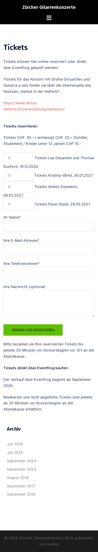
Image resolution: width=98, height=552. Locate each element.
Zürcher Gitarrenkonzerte (49, 7)
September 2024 (21, 461)
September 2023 (21, 469)
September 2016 (21, 494)
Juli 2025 (15, 452)
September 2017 (21, 486)
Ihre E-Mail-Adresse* (21, 240)
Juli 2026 (15, 444)
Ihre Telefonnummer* (21, 263)
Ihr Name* (12, 217)
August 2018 (17, 477)
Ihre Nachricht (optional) (24, 286)
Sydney (52, 544)
